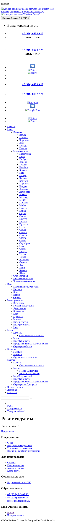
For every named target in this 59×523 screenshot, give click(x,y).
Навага (23, 208)
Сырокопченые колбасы (31, 335)
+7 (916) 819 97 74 (18, 497)
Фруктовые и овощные (25, 357)
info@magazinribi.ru (18, 500)
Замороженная (20, 151)
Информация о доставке (19, 445)
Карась (22, 170)
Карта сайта (13, 471)
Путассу (23, 224)
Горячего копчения (23, 278)
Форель (23, 262)
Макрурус (24, 197)
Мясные (17, 351)
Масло (16, 368)
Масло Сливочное (28, 370)
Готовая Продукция (23, 305)
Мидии (17, 319)
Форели (17, 297)
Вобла (22, 134)
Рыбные (17, 354)
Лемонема (24, 191)
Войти (10, 512)
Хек (21, 265)
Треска (22, 254)
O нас (10, 442)
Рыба (10, 406)
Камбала (23, 137)
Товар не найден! (16, 411)
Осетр (22, 216)
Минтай (23, 202)
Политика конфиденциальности (23, 451)
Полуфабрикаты (21, 324)
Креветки (18, 316)
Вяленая (17, 132)
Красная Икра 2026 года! (26, 286)
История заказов (15, 515)
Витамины (18, 303)
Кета (21, 172)
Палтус (23, 219)
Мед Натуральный (22, 376)
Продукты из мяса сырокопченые (30, 343)
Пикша (23, 221)
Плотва (23, 148)
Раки (15, 327)
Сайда (22, 229)
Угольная (24, 259)
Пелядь (23, 145)
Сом (21, 246)
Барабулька (25, 153)
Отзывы (11, 462)
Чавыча (23, 270)
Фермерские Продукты (25, 384)
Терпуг (23, 251)
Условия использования (19, 448)
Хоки (22, 267)
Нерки (16, 295)
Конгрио (23, 181)
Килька (23, 178)
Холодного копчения (24, 281)
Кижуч (22, 175)
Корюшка (24, 140)
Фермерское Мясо (22, 346)
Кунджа (23, 186)
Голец (22, 156)
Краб (15, 314)
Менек (22, 200)
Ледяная (23, 189)
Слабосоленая (20, 276)
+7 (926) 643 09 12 (18, 494)
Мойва (22, 205)
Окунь (22, 213)
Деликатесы (19, 308)
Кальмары (18, 311)
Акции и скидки (15, 468)
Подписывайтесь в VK (19, 482)
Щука (22, 273)
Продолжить (7, 431)
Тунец (22, 257)
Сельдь (23, 235)
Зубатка (23, 164)
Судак (22, 248)
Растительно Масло (29, 373)
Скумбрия (24, 243)
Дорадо (23, 162)
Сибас (22, 240)
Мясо (16, 338)
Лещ (21, 143)
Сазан (22, 227)
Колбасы (17, 332)
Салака (23, 232)
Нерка (22, 210)
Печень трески (20, 322)
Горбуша (23, 159)
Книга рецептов (15, 465)
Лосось (23, 194)
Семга (22, 238)
